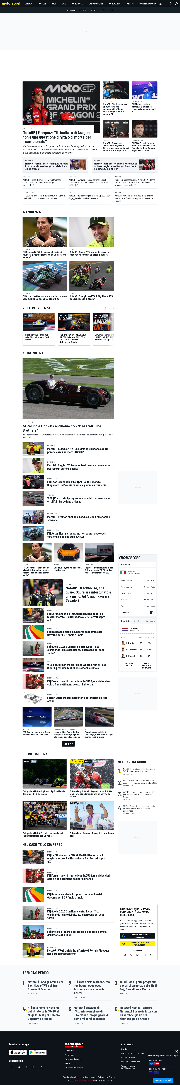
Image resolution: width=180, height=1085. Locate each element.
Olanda (134, 628)
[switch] (152, 612)
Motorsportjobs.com (73, 1059)
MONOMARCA (114, 3)
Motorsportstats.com (74, 1067)
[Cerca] (171, 3)
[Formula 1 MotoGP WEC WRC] (137, 564)
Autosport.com (71, 1063)
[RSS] (150, 955)
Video (112, 10)
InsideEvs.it (69, 1050)
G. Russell (130, 656)
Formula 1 (28, 3)
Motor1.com (69, 1055)
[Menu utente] (176, 3)
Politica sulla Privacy (106, 1077)
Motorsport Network (83, 1081)
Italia (131, 571)
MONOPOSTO (77, 3)
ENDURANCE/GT (96, 3)
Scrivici (124, 1049)
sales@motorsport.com (130, 1062)
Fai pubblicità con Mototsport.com (135, 1053)
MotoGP (42, 3)
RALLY (129, 3)
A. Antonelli (131, 649)
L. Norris (130, 643)
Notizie (93, 10)
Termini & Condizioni (71, 1077)
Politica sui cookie (88, 1077)
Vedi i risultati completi (146, 665)
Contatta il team (128, 1057)
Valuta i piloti (129, 664)
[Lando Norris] (123, 643)
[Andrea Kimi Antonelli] (123, 649)
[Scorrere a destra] (111, 308)
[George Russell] (123, 656)
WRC (64, 3)
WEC (54, 3)
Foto (103, 10)
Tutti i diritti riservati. (102, 1081)
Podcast (82, 10)
